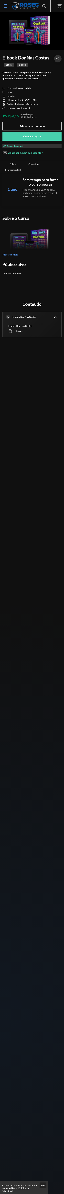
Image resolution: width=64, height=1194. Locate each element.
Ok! (43, 1185)
